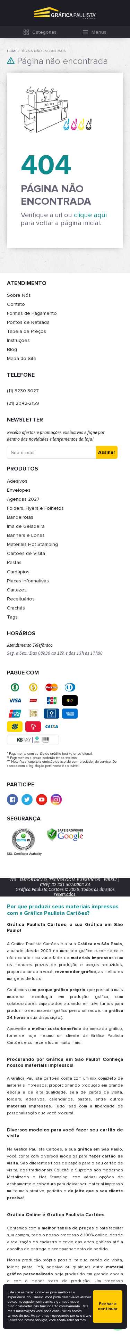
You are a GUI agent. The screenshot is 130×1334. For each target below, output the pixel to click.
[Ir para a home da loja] (65, 13)
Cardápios (18, 572)
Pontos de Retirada (28, 322)
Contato (16, 304)
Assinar (106, 452)
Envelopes (19, 490)
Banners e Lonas (26, 535)
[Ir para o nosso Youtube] (41, 799)
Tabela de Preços (26, 331)
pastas (84, 1099)
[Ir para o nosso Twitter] (27, 799)
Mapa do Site (21, 358)
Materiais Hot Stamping (32, 544)
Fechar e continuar (108, 1306)
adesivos (35, 1099)
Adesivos (17, 481)
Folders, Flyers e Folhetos (35, 508)
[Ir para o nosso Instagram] (56, 799)
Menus (99, 32)
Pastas (14, 562)
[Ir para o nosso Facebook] (12, 799)
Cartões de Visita (26, 553)
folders (14, 1099)
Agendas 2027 (23, 499)
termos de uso (18, 1315)
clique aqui (90, 215)
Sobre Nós (19, 295)
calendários (61, 1099)
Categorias (44, 32)
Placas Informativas (28, 581)
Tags (12, 617)
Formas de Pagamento (32, 313)
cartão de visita (105, 1092)
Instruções (18, 340)
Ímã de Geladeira (26, 526)
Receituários (21, 599)
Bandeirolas (20, 517)
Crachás (16, 608)
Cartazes (17, 590)
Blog (12, 349)
